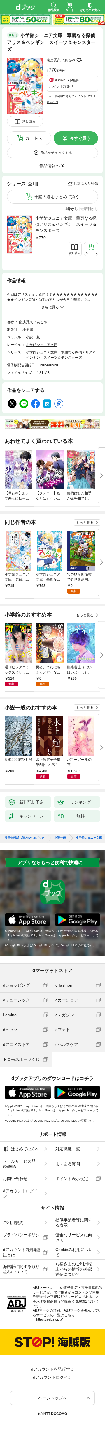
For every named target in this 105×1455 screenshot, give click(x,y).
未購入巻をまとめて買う (56, 196)
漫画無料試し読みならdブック (24, 837)
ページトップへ (52, 1398)
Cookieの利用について (74, 1252)
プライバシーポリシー (21, 1237)
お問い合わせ (15, 1178)
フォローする (79, 60)
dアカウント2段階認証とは (21, 1252)
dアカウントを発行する (52, 1369)
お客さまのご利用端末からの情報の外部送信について (73, 1269)
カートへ (33, 138)
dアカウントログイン (20, 1193)
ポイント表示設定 (71, 1178)
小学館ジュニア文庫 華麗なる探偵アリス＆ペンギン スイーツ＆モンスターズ (66, 224)
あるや (69, 60)
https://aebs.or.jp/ (49, 1319)
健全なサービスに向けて (73, 1237)
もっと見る (85, 522)
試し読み (29, 121)
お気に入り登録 (86, 184)
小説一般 (33, 337)
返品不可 (52, 102)
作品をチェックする (56, 153)
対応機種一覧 (67, 1149)
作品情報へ (49, 165)
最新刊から (89, 209)
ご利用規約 (13, 1222)
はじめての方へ (25, 1149)
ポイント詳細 (59, 86)
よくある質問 (67, 1163)
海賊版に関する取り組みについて (21, 1269)
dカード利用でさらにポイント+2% (69, 96)
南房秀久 (54, 60)
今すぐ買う (80, 138)
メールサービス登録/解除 (19, 1164)
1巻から (71, 209)
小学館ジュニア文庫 (41, 345)
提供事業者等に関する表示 (73, 1222)
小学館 (27, 330)
